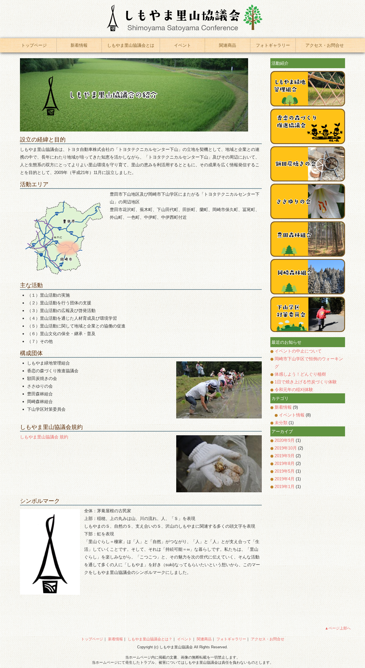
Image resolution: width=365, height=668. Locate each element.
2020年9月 (285, 440)
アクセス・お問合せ (324, 45)
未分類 (281, 422)
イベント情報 (292, 414)
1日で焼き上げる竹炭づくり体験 (306, 381)
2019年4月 (285, 478)
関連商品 (227, 45)
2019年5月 (285, 471)
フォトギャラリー (273, 45)
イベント (182, 45)
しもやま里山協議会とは (130, 45)
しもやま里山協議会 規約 (44, 436)
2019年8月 (285, 463)
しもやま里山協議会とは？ (150, 639)
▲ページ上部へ (338, 628)
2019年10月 (286, 448)
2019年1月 (285, 486)
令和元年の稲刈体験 (294, 389)
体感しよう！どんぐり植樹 (300, 374)
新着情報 (79, 45)
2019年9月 (285, 455)
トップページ (34, 45)
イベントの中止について (298, 351)
